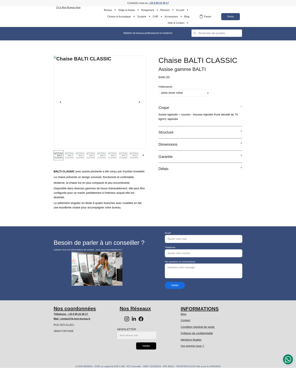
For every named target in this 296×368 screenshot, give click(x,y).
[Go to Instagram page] (126, 319)
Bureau (108, 10)
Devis (230, 16)
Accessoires (171, 16)
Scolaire (141, 16)
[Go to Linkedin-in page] (134, 319)
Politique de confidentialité (197, 333)
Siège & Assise (126, 10)
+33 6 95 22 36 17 (159, 3)
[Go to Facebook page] (141, 319)
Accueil (180, 10)
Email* (168, 233)
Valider (175, 285)
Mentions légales (191, 339)
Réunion (165, 10)
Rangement (147, 10)
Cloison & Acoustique (119, 16)
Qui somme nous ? (193, 345)
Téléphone (170, 247)
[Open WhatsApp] (288, 359)
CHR (155, 16)
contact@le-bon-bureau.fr (75, 318)
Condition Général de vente (198, 327)
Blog (186, 16)
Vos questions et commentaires (180, 261)
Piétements (165, 86)
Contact (185, 320)
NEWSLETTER (126, 329)
